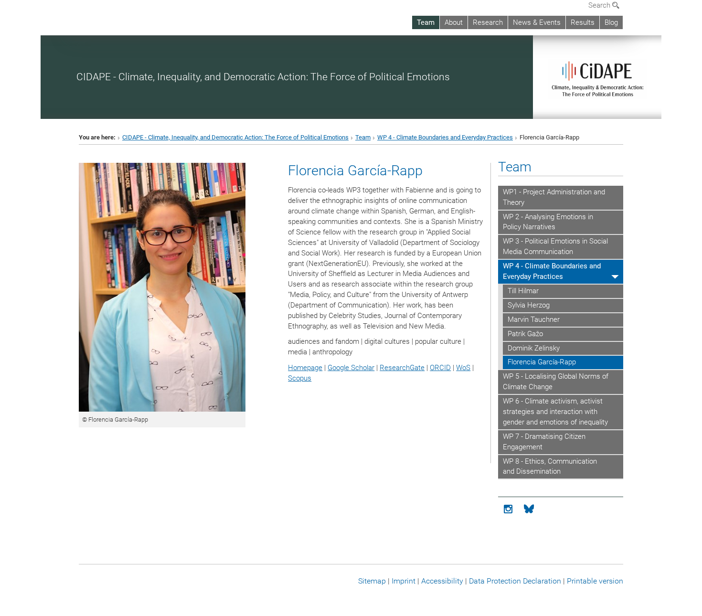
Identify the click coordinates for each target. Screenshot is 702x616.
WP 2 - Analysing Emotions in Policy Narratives (548, 222)
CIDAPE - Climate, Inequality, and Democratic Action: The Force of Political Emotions (263, 77)
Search (600, 5)
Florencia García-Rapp (542, 362)
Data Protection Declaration (515, 580)
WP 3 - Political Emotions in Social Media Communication (555, 246)
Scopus (299, 378)
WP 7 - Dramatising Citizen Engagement (544, 441)
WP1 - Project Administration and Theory (554, 197)
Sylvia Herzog (529, 305)
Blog (611, 22)
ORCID (440, 367)
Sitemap (372, 580)
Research (488, 22)
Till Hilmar (523, 291)
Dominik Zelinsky (534, 348)
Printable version (595, 580)
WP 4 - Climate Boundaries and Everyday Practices (445, 137)
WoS (463, 367)
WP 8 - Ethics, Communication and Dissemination (550, 466)
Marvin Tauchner (534, 319)
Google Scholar (351, 367)
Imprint (403, 580)
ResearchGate (402, 367)
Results (583, 22)
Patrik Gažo (525, 333)
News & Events (537, 22)
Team (426, 22)
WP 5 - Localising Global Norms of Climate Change (555, 381)
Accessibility (442, 580)
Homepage (305, 367)
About (454, 22)
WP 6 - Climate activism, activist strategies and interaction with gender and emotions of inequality (555, 411)
